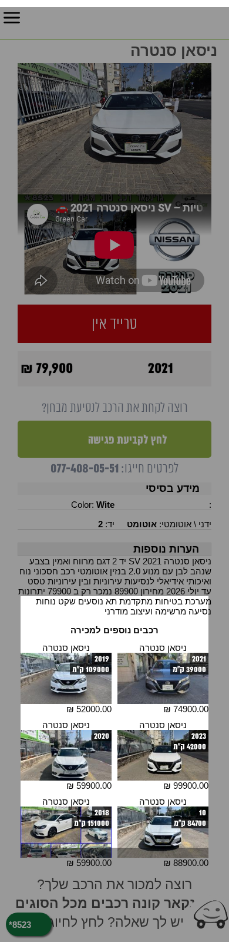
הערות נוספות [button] (166, 549)
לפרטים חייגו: (114, 469)
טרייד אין (114, 323)
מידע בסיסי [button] (173, 488)
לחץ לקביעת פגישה (126, 440)
